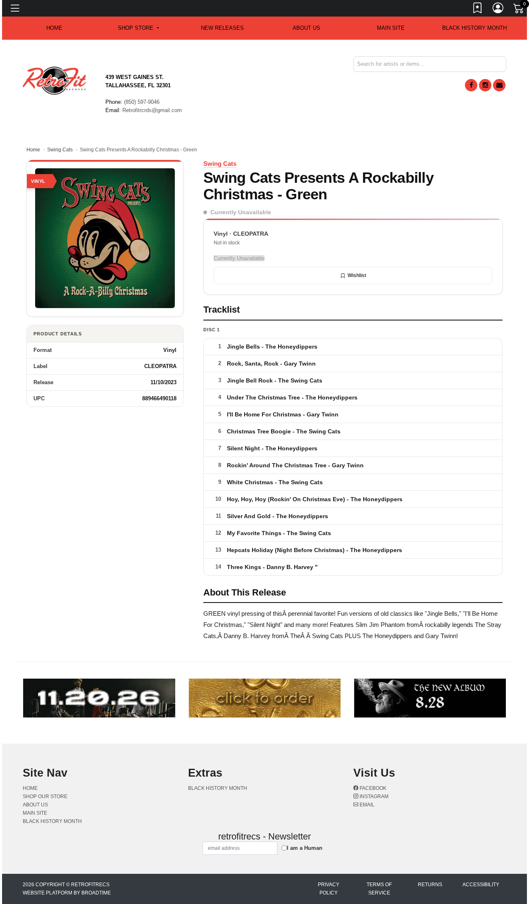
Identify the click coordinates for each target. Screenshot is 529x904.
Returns (430, 884)
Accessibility (480, 884)
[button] (138, 28)
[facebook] (471, 85)
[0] (519, 10)
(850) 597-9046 (142, 102)
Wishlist (357, 275)
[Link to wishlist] (478, 9)
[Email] (499, 85)
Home (33, 150)
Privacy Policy (328, 889)
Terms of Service (379, 889)
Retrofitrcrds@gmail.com (152, 110)
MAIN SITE (391, 28)
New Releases (222, 28)
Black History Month (474, 28)
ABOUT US (306, 28)
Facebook (372, 788)
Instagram (373, 796)
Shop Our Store (45, 796)
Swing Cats (60, 150)
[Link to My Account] (498, 9)
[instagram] (485, 85)
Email (366, 805)
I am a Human (304, 848)
